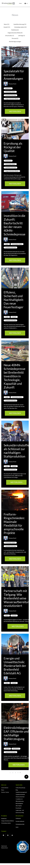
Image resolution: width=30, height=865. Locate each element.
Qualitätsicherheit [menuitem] (20, 794)
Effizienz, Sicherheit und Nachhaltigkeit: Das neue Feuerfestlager (14, 299)
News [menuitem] (2, 790)
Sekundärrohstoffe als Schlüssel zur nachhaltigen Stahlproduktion (16, 450)
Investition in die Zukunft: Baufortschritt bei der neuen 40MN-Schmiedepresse (14, 225)
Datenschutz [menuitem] (4, 847)
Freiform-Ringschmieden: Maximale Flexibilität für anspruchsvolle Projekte (14, 523)
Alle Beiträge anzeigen (15, 41)
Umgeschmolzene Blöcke (15, 32)
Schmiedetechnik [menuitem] (20, 824)
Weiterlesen (15, 111)
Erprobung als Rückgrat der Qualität (13, 147)
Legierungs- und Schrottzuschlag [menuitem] (20, 811)
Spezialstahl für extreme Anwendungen (14, 74)
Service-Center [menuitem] (5, 792)
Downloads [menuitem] (18, 808)
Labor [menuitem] (17, 827)
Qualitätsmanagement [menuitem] (21, 792)
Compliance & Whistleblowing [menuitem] (20, 800)
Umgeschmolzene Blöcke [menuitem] (7, 820)
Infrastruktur (9, 35)
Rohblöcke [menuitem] (4, 818)
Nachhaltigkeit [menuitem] (19, 803)
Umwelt (7, 27)
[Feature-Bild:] (15, 66)
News (6, 24)
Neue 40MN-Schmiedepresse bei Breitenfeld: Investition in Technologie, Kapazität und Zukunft (14, 376)
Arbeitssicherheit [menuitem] (20, 796)
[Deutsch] (27, 3)
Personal (15, 38)
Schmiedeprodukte (20, 27)
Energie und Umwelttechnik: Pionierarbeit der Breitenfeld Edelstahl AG (15, 665)
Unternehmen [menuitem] (4, 787)
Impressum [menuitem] (4, 846)
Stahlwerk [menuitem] (18, 818)
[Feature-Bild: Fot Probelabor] (15, 139)
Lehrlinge (21, 35)
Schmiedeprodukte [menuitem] (6, 823)
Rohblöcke (15, 30)
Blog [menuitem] (17, 790)
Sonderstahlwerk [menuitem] (20, 821)
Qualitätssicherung (20, 24)
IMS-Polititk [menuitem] (19, 805)
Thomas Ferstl (12, 84)
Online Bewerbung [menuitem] (20, 787)
